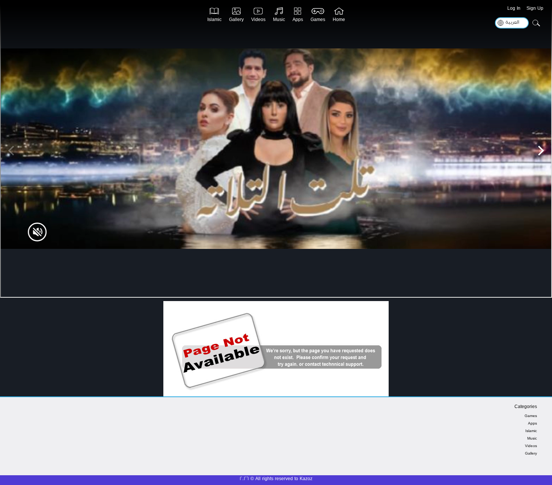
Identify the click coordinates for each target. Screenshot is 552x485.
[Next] (540, 150)
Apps (298, 21)
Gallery (236, 21)
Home (339, 21)
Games (318, 21)
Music (279, 21)
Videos (258, 21)
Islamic (214, 21)
